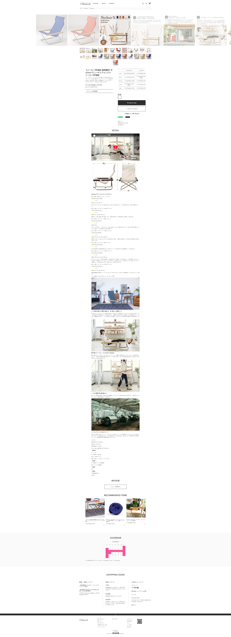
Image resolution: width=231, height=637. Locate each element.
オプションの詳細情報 (92, 91)
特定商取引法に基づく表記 (123, 123)
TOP (81, 8)
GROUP (103, 3)
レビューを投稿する (115, 486)
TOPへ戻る (115, 614)
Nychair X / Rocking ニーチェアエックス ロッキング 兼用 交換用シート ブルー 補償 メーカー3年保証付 (115, 520)
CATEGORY (95, 3)
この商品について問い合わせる (131, 113)
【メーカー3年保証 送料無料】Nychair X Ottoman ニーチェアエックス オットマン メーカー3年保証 (95, 520)
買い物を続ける (121, 124)
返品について (120, 121)
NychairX (86, 8)
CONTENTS (111, 3)
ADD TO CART (133, 103)
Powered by (109, 633)
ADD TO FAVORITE (132, 109)
